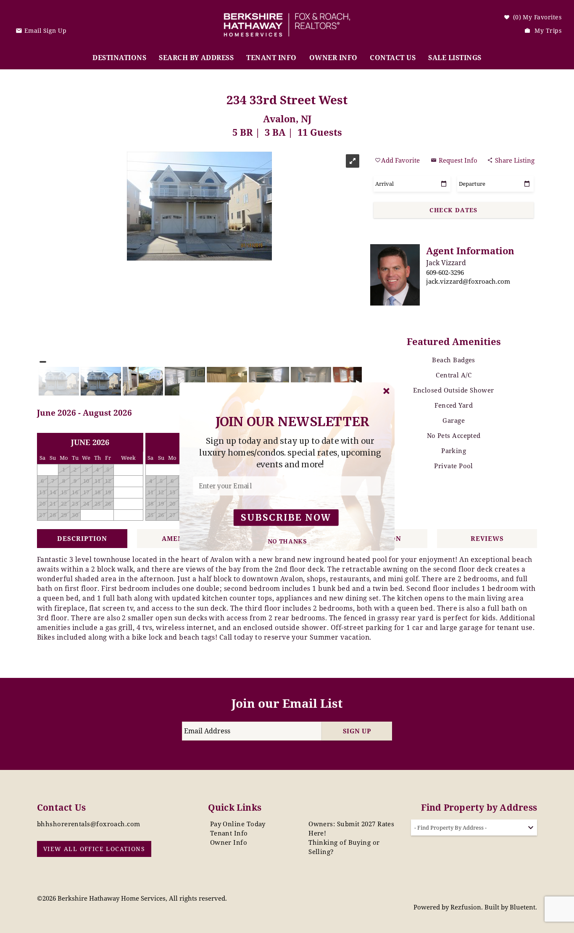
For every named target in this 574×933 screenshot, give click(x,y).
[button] (290, 453)
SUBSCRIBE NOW (286, 517)
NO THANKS (287, 541)
